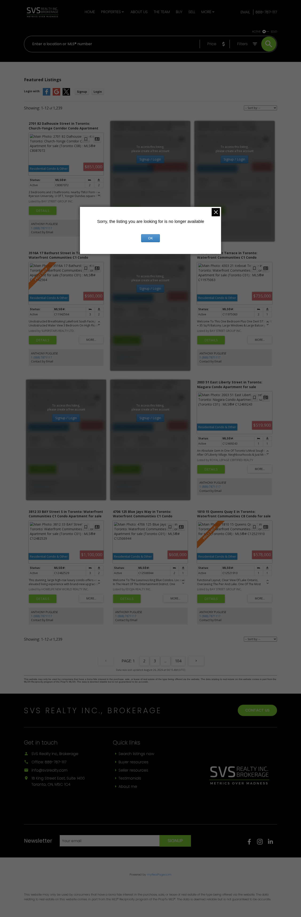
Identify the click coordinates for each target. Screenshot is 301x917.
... (165, 661)
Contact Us (257, 710)
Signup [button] (82, 92)
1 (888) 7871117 (41, 228)
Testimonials (130, 778)
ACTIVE (256, 31)
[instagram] (262, 843)
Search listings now (136, 753)
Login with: (32, 91)
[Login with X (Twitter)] (66, 95)
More (206, 12)
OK (150, 238)
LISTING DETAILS (42, 210)
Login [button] (98, 92)
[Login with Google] (56, 95)
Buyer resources (133, 762)
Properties (111, 12)
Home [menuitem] (90, 12)
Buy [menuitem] (179, 12)
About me (128, 786)
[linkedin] (272, 843)
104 (178, 661)
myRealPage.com (159, 875)
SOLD (274, 31)
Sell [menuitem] (191, 12)
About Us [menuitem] (139, 12)
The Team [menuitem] (162, 12)
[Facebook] (251, 843)
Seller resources (133, 770)
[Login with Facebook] (46, 95)
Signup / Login (150, 159)
